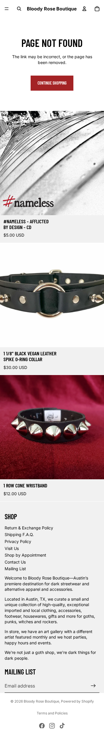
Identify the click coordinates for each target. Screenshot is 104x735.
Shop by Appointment (25, 555)
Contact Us (15, 562)
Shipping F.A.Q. (19, 534)
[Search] (19, 8)
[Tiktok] (62, 725)
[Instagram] (52, 725)
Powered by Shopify (77, 701)
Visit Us (12, 548)
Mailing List (15, 568)
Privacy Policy (18, 541)
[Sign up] (93, 686)
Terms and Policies (52, 713)
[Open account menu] (84, 8)
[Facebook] (41, 725)
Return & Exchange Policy (29, 527)
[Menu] (6, 8)
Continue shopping (52, 83)
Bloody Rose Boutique (41, 701)
